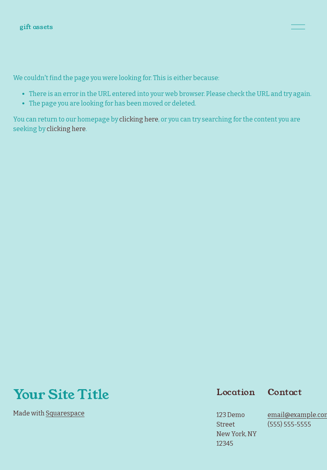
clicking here (138, 119)
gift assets (36, 26)
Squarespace (65, 413)
